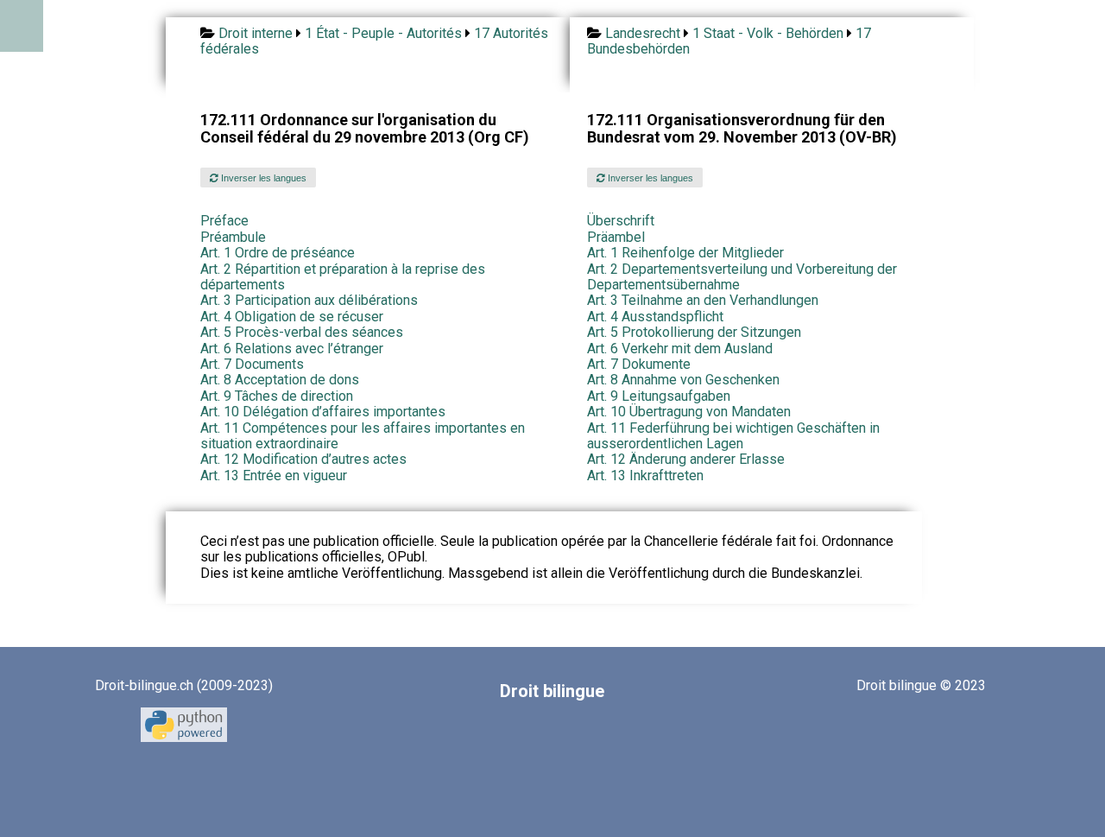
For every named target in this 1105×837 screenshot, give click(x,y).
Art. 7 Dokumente (639, 364)
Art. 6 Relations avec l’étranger (291, 348)
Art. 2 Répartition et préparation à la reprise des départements (342, 277)
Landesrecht (642, 33)
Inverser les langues (262, 178)
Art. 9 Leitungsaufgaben (658, 396)
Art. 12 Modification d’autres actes (303, 459)
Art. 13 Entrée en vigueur (273, 475)
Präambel (616, 237)
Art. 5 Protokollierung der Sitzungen (694, 332)
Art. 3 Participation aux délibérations (309, 300)
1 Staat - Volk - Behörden (767, 33)
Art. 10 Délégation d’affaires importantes (322, 411)
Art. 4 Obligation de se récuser (291, 316)
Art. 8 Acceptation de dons (279, 379)
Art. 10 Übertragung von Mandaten (689, 411)
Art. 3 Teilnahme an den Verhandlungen (702, 300)
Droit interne (255, 33)
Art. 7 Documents (252, 364)
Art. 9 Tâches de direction (276, 396)
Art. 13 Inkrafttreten (645, 475)
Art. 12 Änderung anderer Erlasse (686, 459)
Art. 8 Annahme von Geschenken (683, 379)
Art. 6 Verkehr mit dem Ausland (680, 348)
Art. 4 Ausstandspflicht (655, 316)
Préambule (233, 237)
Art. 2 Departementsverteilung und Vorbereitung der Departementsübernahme (742, 277)
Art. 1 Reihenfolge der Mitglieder (685, 252)
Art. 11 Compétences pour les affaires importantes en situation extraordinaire (362, 436)
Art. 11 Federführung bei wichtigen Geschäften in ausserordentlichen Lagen (733, 436)
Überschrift (620, 220)
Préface (224, 220)
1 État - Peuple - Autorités (383, 33)
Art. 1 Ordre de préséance (277, 252)
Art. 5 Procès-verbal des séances (301, 332)
